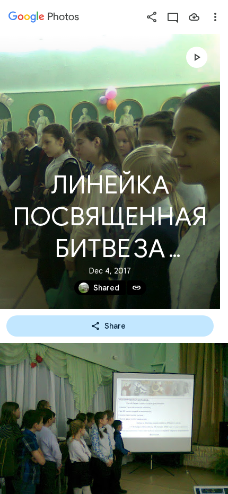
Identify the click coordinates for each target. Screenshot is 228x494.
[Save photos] (194, 17)
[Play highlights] (196, 57)
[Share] (151, 17)
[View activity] (172, 17)
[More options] (215, 17)
